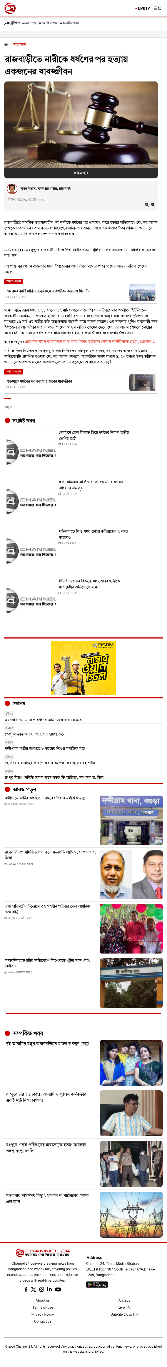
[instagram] (41, 1290)
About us (42, 1300)
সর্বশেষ (18, 704)
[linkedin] (49, 1290)
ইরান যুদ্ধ (31, 23)
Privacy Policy (42, 1314)
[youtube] (58, 1290)
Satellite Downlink (124, 1314)
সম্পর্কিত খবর (27, 1034)
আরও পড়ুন (24, 790)
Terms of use (42, 1307)
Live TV (124, 1307)
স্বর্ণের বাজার (50, 23)
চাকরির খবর (71, 23)
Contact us (42, 1321)
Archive (124, 1300)
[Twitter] (33, 1290)
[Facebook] (26, 1290)
